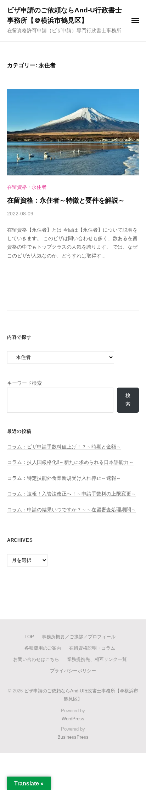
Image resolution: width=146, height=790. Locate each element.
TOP (29, 636)
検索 (127, 400)
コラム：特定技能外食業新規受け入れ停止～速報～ (64, 478)
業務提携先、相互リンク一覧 (97, 659)
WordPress (73, 718)
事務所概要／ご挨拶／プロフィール (79, 636)
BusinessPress (73, 737)
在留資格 (17, 187)
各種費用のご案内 (42, 648)
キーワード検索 (24, 383)
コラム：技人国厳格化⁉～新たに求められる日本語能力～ (70, 462)
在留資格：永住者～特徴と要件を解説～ (66, 200)
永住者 (39, 187)
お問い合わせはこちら (36, 659)
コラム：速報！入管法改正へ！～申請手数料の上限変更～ (71, 493)
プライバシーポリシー (73, 670)
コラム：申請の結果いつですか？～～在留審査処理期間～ (71, 509)
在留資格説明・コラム (92, 648)
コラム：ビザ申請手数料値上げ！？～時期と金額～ (64, 446)
